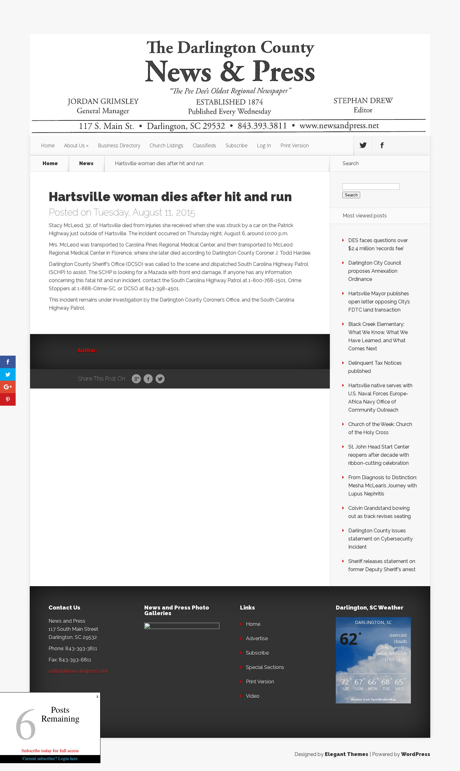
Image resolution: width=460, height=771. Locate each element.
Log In (264, 145)
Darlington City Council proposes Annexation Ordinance (374, 271)
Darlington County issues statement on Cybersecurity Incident (380, 539)
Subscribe (237, 145)
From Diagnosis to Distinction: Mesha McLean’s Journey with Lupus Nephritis (382, 485)
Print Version (294, 145)
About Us (74, 145)
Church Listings (166, 145)
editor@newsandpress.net (78, 671)
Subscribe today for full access (50, 750)
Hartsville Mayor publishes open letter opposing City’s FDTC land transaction (379, 302)
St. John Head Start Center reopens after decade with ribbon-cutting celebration (378, 455)
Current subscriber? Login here (50, 758)
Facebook (148, 379)
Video (252, 696)
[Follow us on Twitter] (363, 145)
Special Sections (265, 667)
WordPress (415, 754)
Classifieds (204, 145)
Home (48, 145)
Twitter (160, 379)
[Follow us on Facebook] (382, 145)
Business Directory (119, 145)
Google (136, 379)
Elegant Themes (346, 754)
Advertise (257, 639)
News (86, 163)
